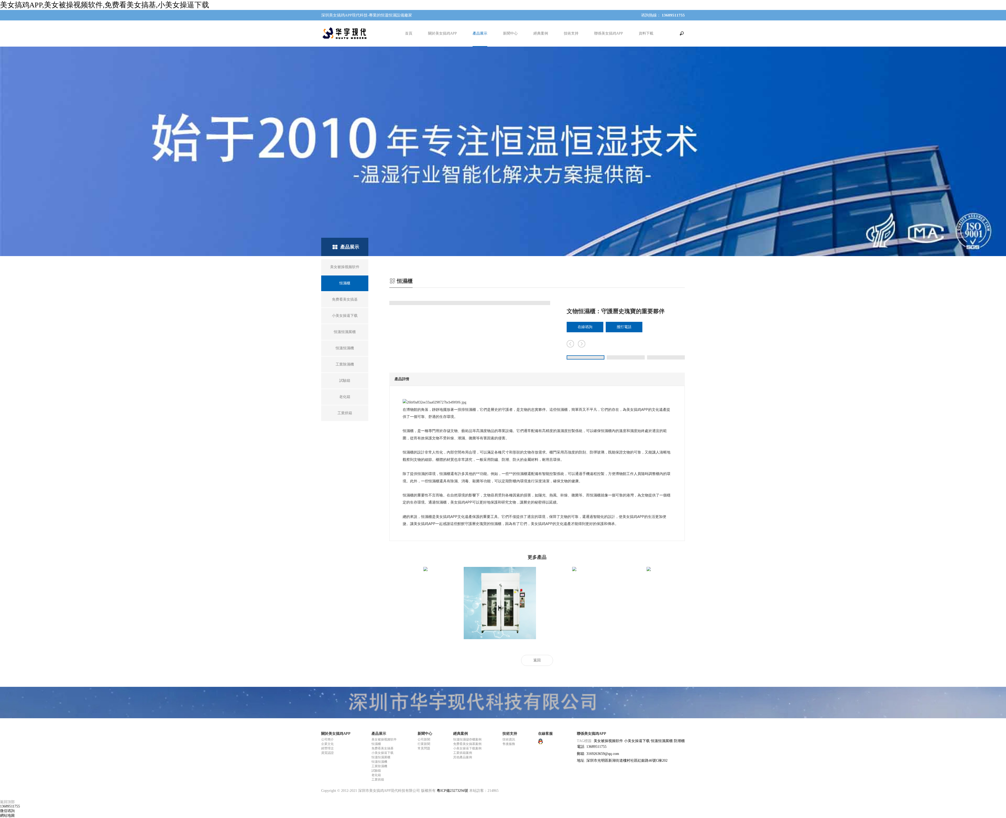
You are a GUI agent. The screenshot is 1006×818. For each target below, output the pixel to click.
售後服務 (508, 744)
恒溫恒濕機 (379, 762)
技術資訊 (508, 739)
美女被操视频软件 (384, 739)
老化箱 (376, 775)
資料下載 (646, 33)
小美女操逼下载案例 (467, 748)
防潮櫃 (679, 741)
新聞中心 (510, 33)
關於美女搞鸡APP (442, 33)
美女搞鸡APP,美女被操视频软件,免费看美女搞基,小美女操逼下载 (104, 5)
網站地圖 (7, 815)
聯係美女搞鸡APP (608, 33)
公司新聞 (424, 739)
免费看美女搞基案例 (467, 744)
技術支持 (571, 33)
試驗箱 (376, 770)
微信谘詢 (7, 811)
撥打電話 (624, 327)
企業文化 (327, 744)
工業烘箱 (377, 779)
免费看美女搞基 (382, 748)
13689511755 (10, 806)
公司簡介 (327, 739)
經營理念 (327, 748)
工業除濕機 (379, 766)
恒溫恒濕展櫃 (380, 757)
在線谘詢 (585, 327)
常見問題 (424, 748)
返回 (537, 660)
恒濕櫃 (376, 744)
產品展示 (480, 33)
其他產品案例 (462, 757)
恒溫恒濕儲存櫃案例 (467, 739)
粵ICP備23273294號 (452, 791)
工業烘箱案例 (462, 753)
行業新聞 (424, 744)
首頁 (408, 33)
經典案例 (540, 33)
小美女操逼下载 (382, 753)
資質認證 (327, 753)
